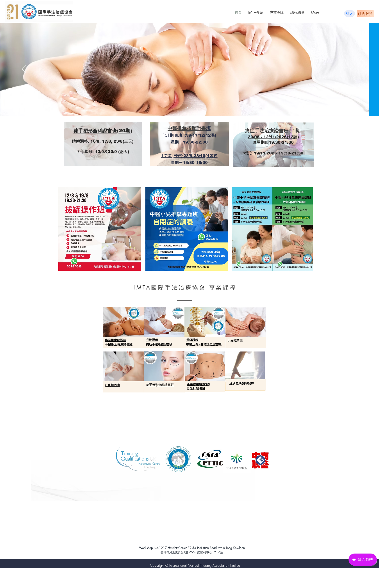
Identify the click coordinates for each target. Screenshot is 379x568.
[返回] (24, 69)
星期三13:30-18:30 (189, 162)
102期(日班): (172, 155)
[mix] (187, 107)
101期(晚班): (174, 135)
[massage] (191, 107)
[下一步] (355, 69)
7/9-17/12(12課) (200, 135)
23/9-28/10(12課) (200, 156)
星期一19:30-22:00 (189, 142)
